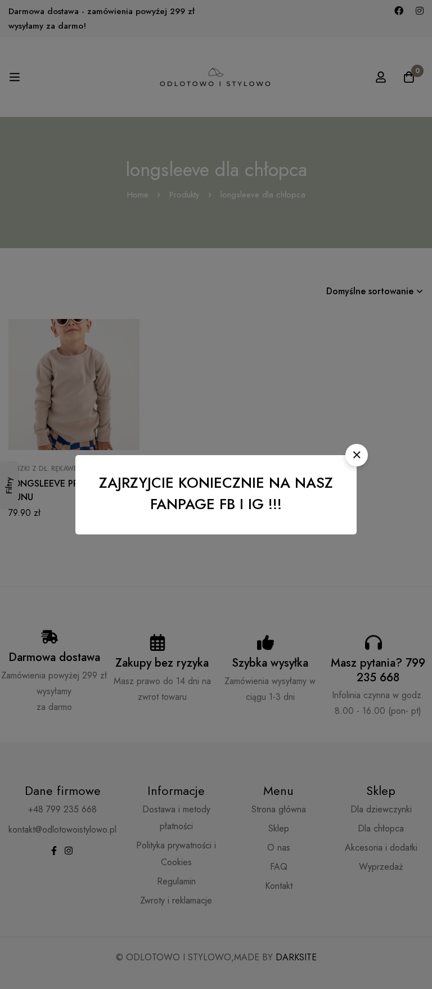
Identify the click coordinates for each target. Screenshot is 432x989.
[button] (356, 455)
